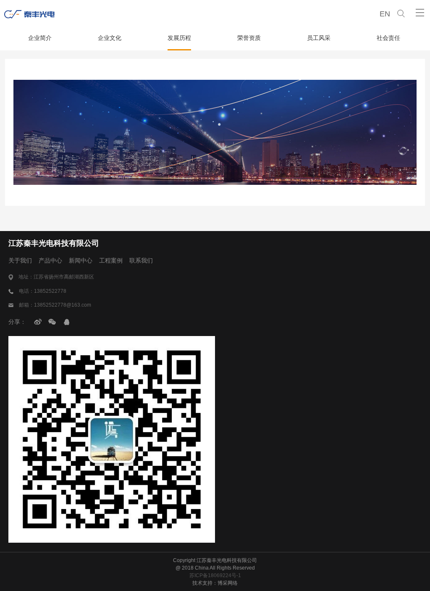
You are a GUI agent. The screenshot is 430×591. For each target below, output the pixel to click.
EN (385, 14)
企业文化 (109, 37)
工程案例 (111, 260)
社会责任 (388, 37)
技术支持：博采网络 (215, 583)
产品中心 (50, 260)
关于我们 (20, 260)
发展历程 (179, 37)
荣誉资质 (249, 37)
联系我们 (141, 260)
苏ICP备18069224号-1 (215, 575)
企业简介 (40, 37)
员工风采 (318, 37)
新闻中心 (80, 260)
